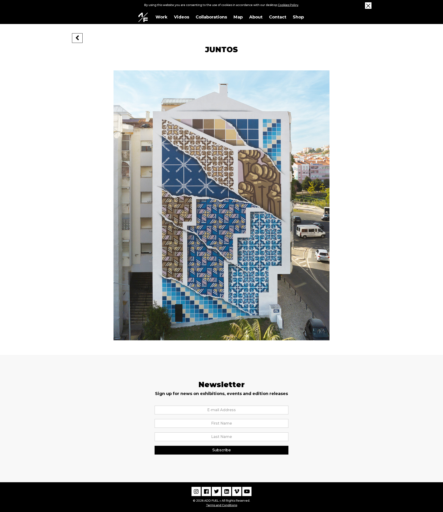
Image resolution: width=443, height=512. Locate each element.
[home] (143, 17)
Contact (277, 17)
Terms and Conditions (221, 505)
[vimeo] (236, 491)
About (256, 17)
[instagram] (196, 491)
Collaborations (211, 17)
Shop (298, 17)
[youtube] (246, 491)
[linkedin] (226, 491)
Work (162, 17)
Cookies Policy (288, 5)
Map (238, 17)
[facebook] (206, 491)
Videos (181, 17)
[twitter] (216, 491)
